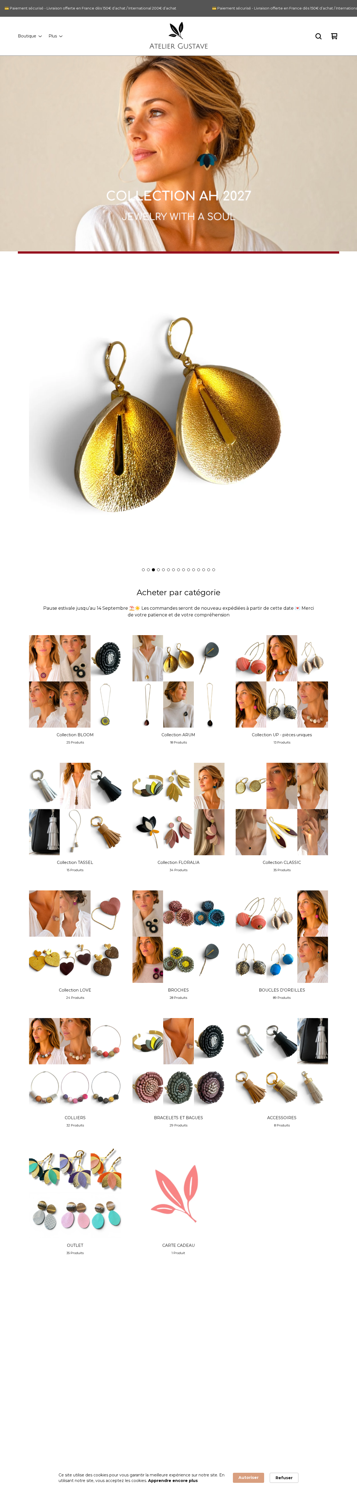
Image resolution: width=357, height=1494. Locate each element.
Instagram (241, 1321)
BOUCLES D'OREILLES (83, 1411)
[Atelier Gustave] (178, 36)
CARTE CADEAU (76, 1456)
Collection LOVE (76, 1393)
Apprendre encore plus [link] (173, 1480)
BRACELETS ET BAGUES (84, 1429)
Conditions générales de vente (172, 1339)
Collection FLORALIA (81, 1375)
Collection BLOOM (79, 1339)
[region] (178, 8)
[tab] (143, 569)
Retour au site (156, 1384)
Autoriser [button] (248, 1477)
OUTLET (68, 1447)
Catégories (71, 1330)
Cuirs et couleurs (159, 1357)
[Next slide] (319, 414)
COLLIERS (71, 1420)
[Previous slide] (38, 414)
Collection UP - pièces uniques (90, 1357)
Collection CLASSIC (79, 1384)
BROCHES (71, 1402)
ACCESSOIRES (75, 1438)
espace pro (153, 1348)
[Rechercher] (318, 36)
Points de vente (158, 1330)
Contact (150, 1375)
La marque (153, 1321)
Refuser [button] (284, 1477)
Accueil (68, 1321)
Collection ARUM (77, 1348)
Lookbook (152, 1366)
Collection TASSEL (78, 1366)
